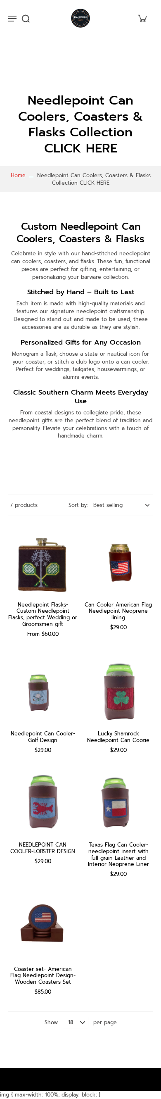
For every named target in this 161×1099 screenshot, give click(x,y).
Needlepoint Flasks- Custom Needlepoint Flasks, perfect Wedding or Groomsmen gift (42, 614)
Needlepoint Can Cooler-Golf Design (43, 737)
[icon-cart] (142, 18)
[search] (26, 18)
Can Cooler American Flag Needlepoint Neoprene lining (118, 611)
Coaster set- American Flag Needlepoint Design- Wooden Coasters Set (43, 975)
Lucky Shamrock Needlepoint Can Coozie (118, 737)
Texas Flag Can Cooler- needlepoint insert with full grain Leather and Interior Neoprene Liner (118, 854)
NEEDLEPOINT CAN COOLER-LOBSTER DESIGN (42, 848)
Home (18, 175)
